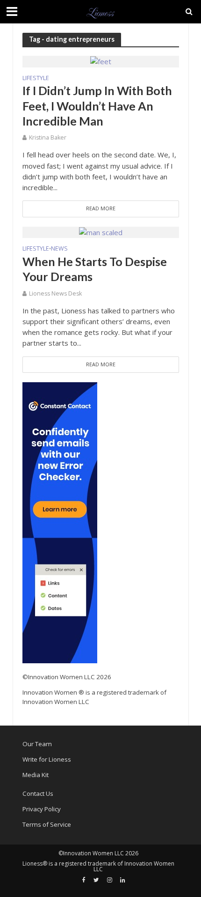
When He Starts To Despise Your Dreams (94, 268)
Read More (100, 208)
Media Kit (35, 775)
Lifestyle (35, 78)
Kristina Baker (47, 137)
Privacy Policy (41, 809)
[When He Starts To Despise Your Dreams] (100, 232)
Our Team (37, 744)
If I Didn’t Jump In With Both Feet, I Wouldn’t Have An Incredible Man (97, 105)
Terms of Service (46, 824)
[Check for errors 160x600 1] (59, 522)
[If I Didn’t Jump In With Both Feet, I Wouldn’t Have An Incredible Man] (100, 61)
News (59, 249)
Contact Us (37, 793)
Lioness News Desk (55, 293)
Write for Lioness (46, 759)
